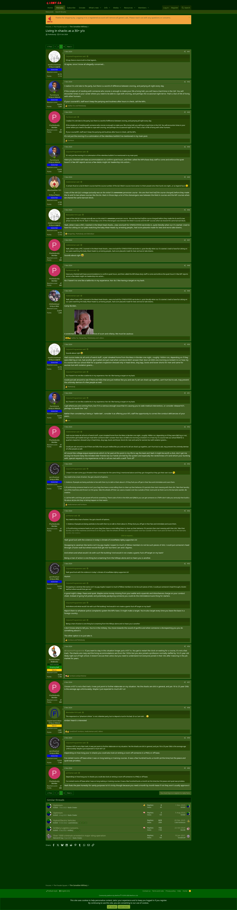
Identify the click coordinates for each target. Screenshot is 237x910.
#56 (188, 646)
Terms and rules (158, 891)
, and (81, 234)
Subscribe (71, 7)
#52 (188, 427)
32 (86, 823)
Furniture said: (71, 117)
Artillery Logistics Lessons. (66, 827)
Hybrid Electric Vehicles (64, 820)
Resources (128, 7)
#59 (188, 738)
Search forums (60, 12)
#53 (188, 464)
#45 (188, 177)
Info (106, 7)
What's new (94, 7)
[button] (100, 7)
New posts (49, 12)
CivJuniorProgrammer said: (76, 56)
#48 (188, 265)
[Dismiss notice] (189, 17)
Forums (59, 7)
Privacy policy (171, 891)
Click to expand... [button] (127, 535)
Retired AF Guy (58, 838)
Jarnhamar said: (71, 516)
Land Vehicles (73, 823)
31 (83, 823)
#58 (188, 708)
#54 (188, 511)
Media (115, 7)
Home (50, 7)
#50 (188, 344)
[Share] (184, 51)
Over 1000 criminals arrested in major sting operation (79, 835)
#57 (188, 682)
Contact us (146, 891)
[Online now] (54, 92)
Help (179, 891)
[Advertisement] (74, 40)
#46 (188, 210)
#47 (188, 240)
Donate (82, 7)
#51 (188, 393)
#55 (188, 564)
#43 (188, 112)
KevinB (183, 830)
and (77, 106)
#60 (188, 768)
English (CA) (65, 891)
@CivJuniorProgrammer (74, 650)
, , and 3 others (87, 338)
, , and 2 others (86, 731)
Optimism (58, 805)
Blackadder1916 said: (73, 215)
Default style (52, 891)
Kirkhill (55, 808)
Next (69, 46)
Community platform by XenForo (118, 895)
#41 (188, 52)
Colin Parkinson (180, 822)
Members (142, 7)
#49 (188, 291)
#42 (188, 82)
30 (80, 823)
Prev (50, 46)
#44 (188, 147)
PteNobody (52, 34)
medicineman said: (73, 182)
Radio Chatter (72, 808)
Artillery (70, 830)
